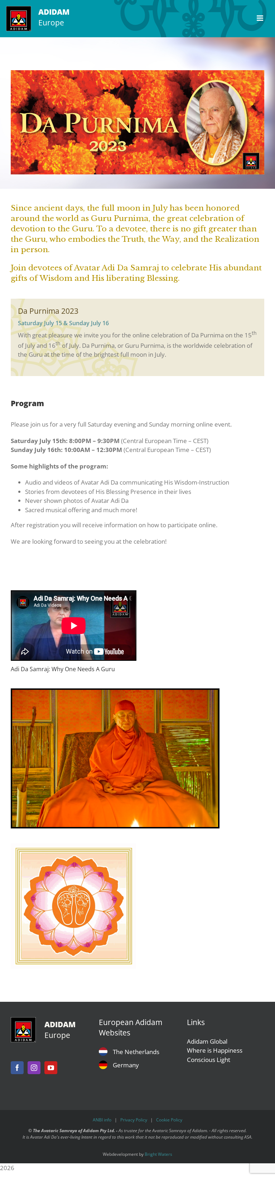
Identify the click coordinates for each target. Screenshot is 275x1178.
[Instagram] (34, 1067)
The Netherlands (136, 1052)
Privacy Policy (133, 1120)
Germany (126, 1065)
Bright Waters (158, 1154)
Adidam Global (207, 1041)
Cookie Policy (169, 1120)
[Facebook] (17, 1067)
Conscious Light (208, 1060)
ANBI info (102, 1120)
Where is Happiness (214, 1050)
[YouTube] (50, 1067)
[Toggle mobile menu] (260, 18)
